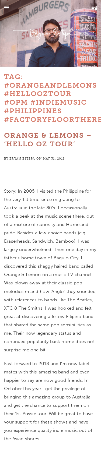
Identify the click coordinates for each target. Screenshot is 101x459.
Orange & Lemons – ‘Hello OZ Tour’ (48, 139)
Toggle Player (94, 7)
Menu (6, 7)
